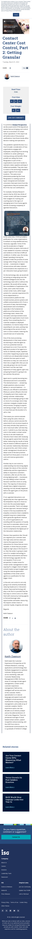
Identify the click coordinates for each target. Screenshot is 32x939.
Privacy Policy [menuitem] (5, 902)
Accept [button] (16, 14)
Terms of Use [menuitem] (14, 902)
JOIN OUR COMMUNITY (16, 118)
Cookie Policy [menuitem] (23, 902)
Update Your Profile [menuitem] (24, 890)
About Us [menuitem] (4, 862)
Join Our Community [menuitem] (25, 887)
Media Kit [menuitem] (4, 890)
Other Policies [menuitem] (5, 906)
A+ (20, 101)
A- (12, 101)
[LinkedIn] (15, 618)
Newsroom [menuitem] (4, 877)
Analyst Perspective (19, 125)
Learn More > (10, 767)
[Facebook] (10, 618)
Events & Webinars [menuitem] (6, 887)
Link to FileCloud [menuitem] (24, 894)
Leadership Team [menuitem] (6, 873)
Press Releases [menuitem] (5, 894)
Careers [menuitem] (3, 866)
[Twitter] (13, 618)
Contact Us (16, 837)
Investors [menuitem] (4, 870)
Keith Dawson (13, 656)
